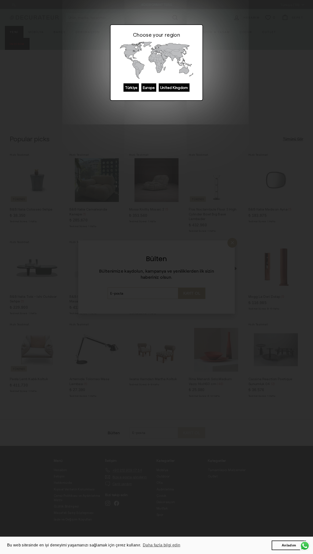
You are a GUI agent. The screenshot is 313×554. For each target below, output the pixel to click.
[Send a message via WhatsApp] (305, 546)
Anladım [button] (289, 545)
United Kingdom (174, 87)
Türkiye (131, 87)
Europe (149, 87)
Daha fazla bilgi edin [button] (161, 545)
